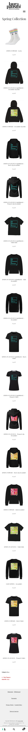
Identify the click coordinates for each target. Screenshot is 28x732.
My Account (4, 729)
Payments (14, 698)
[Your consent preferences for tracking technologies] (2, 729)
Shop (8, 672)
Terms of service (14, 711)
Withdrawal (17, 692)
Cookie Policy (18, 705)
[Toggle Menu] (24, 11)
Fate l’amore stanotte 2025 (6, 678)
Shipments (10, 692)
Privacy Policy (10, 705)
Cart (22, 728)
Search (14, 729)
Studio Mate (20, 721)
